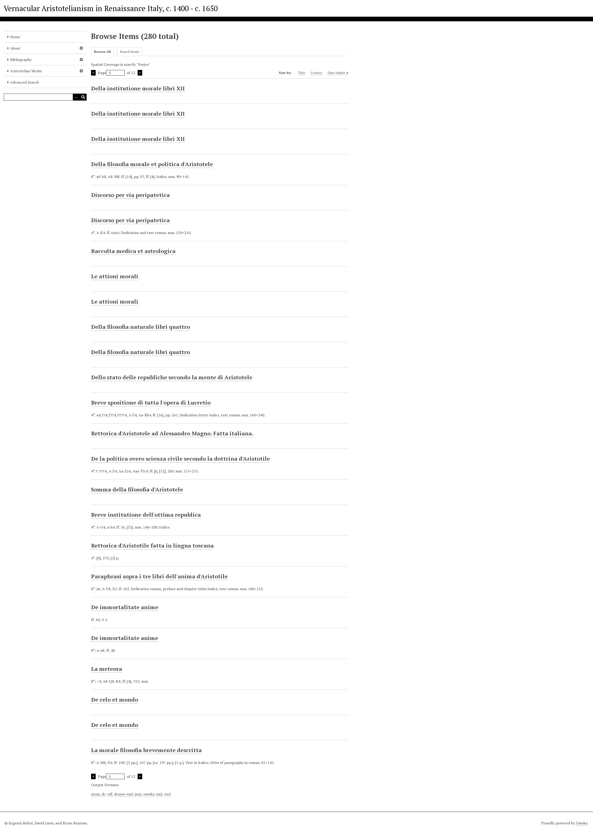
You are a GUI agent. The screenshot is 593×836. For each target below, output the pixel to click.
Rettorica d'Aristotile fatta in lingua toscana (152, 545)
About (15, 48)
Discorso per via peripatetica (130, 195)
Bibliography (21, 59)
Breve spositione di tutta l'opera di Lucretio (151, 402)
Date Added (336, 72)
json (138, 794)
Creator (316, 72)
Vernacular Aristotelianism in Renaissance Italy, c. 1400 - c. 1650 (111, 8)
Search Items (129, 51)
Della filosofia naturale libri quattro (140, 326)
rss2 (167, 794)
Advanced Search (24, 82)
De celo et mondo (114, 699)
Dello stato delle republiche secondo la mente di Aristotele (171, 377)
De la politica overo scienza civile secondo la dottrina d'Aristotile (180, 458)
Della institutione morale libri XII (138, 88)
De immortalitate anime (124, 607)
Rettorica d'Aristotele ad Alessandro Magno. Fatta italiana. (172, 433)
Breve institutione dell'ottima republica (146, 514)
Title (301, 72)
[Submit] (83, 97)
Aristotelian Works (26, 70)
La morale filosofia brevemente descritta (146, 750)
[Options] (76, 97)
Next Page (140, 73)
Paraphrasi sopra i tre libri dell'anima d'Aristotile (159, 576)
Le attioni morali (114, 276)
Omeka (581, 823)
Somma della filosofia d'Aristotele (137, 489)
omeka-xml (152, 794)
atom (95, 794)
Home (15, 36)
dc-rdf (107, 794)
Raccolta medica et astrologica (133, 251)
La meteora (106, 668)
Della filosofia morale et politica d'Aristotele (152, 164)
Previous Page (93, 73)
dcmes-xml (123, 794)
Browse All (102, 51)
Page (102, 72)
